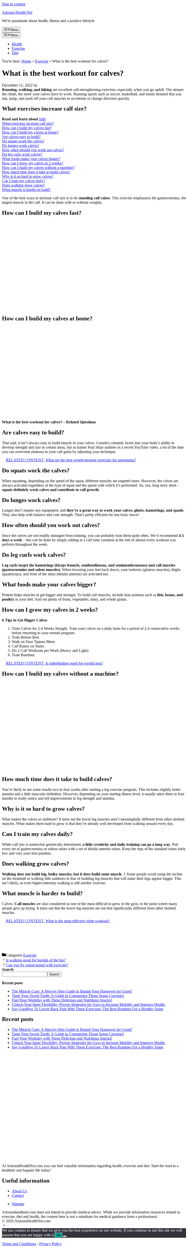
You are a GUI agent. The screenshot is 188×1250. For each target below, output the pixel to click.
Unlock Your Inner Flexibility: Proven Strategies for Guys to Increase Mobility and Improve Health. (88, 1004)
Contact (18, 1195)
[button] (4, 1226)
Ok (59, 1235)
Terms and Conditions (19, 1244)
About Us (19, 1191)
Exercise (18, 48)
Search (54, 974)
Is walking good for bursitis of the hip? (36, 960)
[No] (65, 1236)
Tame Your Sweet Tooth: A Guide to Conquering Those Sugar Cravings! (68, 996)
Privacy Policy (50, 1244)
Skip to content (13, 4)
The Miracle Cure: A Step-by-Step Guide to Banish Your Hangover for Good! (72, 991)
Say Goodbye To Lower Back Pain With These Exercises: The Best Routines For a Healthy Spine (87, 1009)
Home (26, 61)
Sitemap (18, 1204)
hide (42, 119)
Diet (15, 53)
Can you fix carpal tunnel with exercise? (37, 965)
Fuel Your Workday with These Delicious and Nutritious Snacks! (62, 1000)
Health (17, 44)
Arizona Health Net (17, 12)
